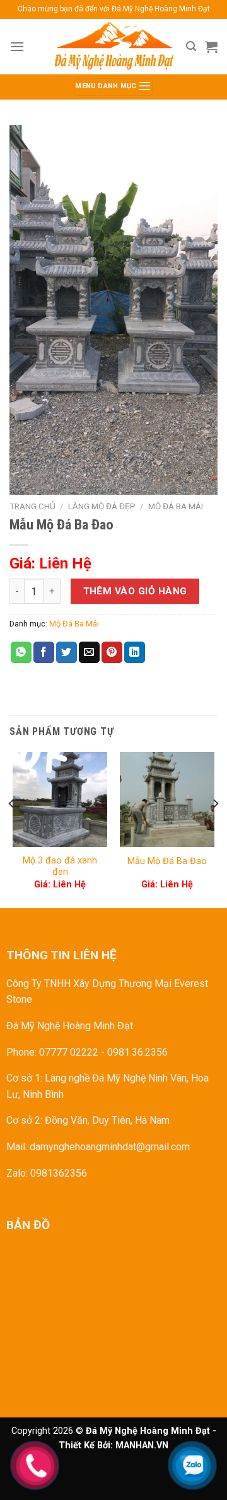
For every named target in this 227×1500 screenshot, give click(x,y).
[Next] (215, 829)
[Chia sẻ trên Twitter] (66, 652)
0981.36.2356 (137, 1052)
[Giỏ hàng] (211, 47)
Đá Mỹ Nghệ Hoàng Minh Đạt (69, 1026)
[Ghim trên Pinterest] (112, 652)
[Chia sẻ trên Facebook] (43, 652)
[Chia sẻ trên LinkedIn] (134, 652)
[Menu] (17, 46)
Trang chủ (32, 506)
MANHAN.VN (141, 1445)
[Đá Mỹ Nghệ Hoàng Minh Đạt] (113, 46)
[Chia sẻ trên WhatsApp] (21, 652)
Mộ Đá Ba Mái (175, 506)
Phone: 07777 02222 (52, 1052)
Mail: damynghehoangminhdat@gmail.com (98, 1147)
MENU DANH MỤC (106, 87)
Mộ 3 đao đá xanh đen (60, 866)
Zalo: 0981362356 (46, 1173)
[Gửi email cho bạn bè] (89, 652)
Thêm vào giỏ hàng (135, 591)
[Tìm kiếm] (191, 46)
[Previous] (12, 829)
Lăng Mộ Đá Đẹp (102, 506)
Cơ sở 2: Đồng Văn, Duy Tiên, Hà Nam (88, 1120)
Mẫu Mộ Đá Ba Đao (167, 861)
